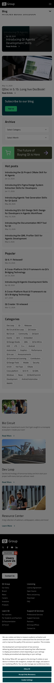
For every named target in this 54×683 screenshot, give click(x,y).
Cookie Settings (27, 680)
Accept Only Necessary (27, 674)
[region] (27, 658)
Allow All (27, 669)
